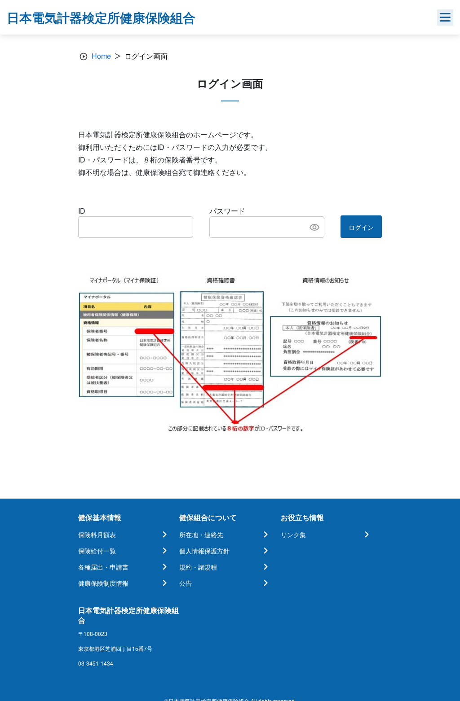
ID (81, 211)
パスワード (227, 211)
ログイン (361, 227)
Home (101, 56)
